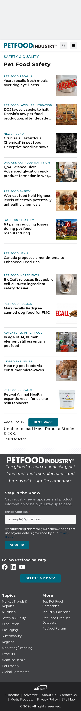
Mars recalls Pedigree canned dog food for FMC (27, 310)
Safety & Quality (21, 57)
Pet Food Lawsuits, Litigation (28, 105)
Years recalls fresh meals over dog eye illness (26, 83)
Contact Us (68, 695)
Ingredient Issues (18, 361)
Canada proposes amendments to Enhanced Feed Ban (34, 260)
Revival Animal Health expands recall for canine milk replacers (26, 398)
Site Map (68, 699)
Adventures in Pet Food (23, 332)
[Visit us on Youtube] (22, 567)
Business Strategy (19, 219)
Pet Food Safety (17, 191)
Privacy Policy (47, 699)
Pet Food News (16, 253)
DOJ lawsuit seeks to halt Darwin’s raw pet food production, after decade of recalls (28, 114)
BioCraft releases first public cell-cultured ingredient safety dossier (28, 284)
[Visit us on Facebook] (5, 567)
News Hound (14, 133)
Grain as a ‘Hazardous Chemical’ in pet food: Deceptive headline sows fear (26, 142)
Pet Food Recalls (18, 76)
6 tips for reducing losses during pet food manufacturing (26, 228)
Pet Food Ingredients (21, 275)
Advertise (31, 695)
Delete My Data (40, 578)
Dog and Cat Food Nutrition (27, 162)
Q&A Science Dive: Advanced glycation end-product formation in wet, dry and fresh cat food (26, 171)
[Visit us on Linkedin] (13, 567)
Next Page (43, 422)
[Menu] (73, 45)
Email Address (17, 511)
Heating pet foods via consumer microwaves (24, 368)
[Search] (63, 45)
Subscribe (12, 695)
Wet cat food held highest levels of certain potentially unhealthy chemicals (27, 200)
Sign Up (17, 545)
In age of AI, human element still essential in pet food (25, 341)
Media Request (21, 699)
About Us (49, 695)
